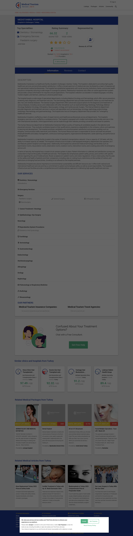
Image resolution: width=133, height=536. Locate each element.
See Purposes (93, 521)
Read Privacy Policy (90, 525)
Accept (84, 521)
